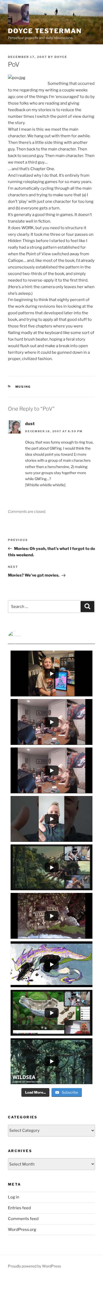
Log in (13, 1197)
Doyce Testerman (45, 31)
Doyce (60, 57)
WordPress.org (22, 1229)
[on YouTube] (51, 637)
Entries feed (19, 1208)
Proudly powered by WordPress (34, 1266)
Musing (23, 387)
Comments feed (23, 1218)
